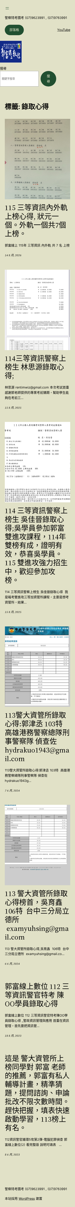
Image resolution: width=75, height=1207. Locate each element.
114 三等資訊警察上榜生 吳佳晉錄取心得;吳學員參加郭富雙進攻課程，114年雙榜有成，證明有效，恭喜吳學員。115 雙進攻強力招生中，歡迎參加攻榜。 (36, 545)
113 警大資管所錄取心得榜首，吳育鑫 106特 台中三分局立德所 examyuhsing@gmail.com (37, 915)
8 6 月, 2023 (12, 1155)
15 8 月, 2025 (13, 408)
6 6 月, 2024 (12, 964)
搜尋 (3, 68)
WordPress (27, 1199)
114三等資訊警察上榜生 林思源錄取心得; (35, 367)
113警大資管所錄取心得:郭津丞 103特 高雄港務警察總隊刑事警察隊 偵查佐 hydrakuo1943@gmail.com (37, 737)
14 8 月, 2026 (13, 255)
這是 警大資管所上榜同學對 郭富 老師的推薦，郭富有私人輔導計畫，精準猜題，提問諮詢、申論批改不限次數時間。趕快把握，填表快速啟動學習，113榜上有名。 (37, 1093)
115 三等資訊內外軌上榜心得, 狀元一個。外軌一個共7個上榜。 (36, 220)
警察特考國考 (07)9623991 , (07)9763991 (36, 18)
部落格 (14, 30)
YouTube (63, 30)
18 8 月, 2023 (13, 1036)
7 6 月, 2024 (12, 791)
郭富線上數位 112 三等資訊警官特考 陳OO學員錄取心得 (37, 995)
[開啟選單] (7, 8)
